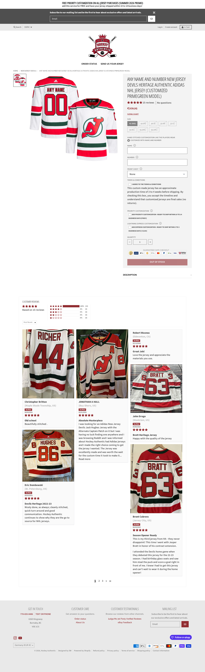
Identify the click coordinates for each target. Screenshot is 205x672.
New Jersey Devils (28, 70)
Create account (171, 27)
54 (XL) (132, 129)
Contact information (161, 650)
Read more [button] (84, 459)
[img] (48, 415)
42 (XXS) (132, 123)
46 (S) (153, 123)
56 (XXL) (143, 129)
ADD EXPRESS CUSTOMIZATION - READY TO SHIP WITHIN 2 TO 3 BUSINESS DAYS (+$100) (154, 229)
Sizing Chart (133, 114)
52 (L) (172, 123)
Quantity (131, 237)
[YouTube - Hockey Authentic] (20, 638)
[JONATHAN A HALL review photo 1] (102, 363)
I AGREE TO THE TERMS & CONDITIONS (146, 184)
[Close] (154, 12)
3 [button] (102, 581)
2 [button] (99, 581)
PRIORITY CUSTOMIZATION (138, 211)
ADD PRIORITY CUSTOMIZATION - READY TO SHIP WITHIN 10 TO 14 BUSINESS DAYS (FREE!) (155, 216)
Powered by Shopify (82, 650)
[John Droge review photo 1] (156, 388)
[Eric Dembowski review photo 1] (48, 455)
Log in (160, 27)
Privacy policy (113, 650)
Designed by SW (64, 650)
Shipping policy (143, 650)
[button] (135, 102)
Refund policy (99, 650)
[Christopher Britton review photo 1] (48, 363)
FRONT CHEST (132, 169)
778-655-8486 (26, 614)
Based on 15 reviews (33, 310)
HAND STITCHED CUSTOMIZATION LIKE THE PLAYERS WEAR (151, 137)
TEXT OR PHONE (43, 614)
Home (15, 70)
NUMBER (130, 157)
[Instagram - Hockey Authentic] (15, 638)
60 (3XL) (154, 129)
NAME (129, 145)
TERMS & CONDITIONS (136, 180)
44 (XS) (143, 123)
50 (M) (162, 123)
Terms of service (128, 650)
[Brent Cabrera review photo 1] (156, 478)
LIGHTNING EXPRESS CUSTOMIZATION (142, 223)
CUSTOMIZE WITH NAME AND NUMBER (146, 140)
